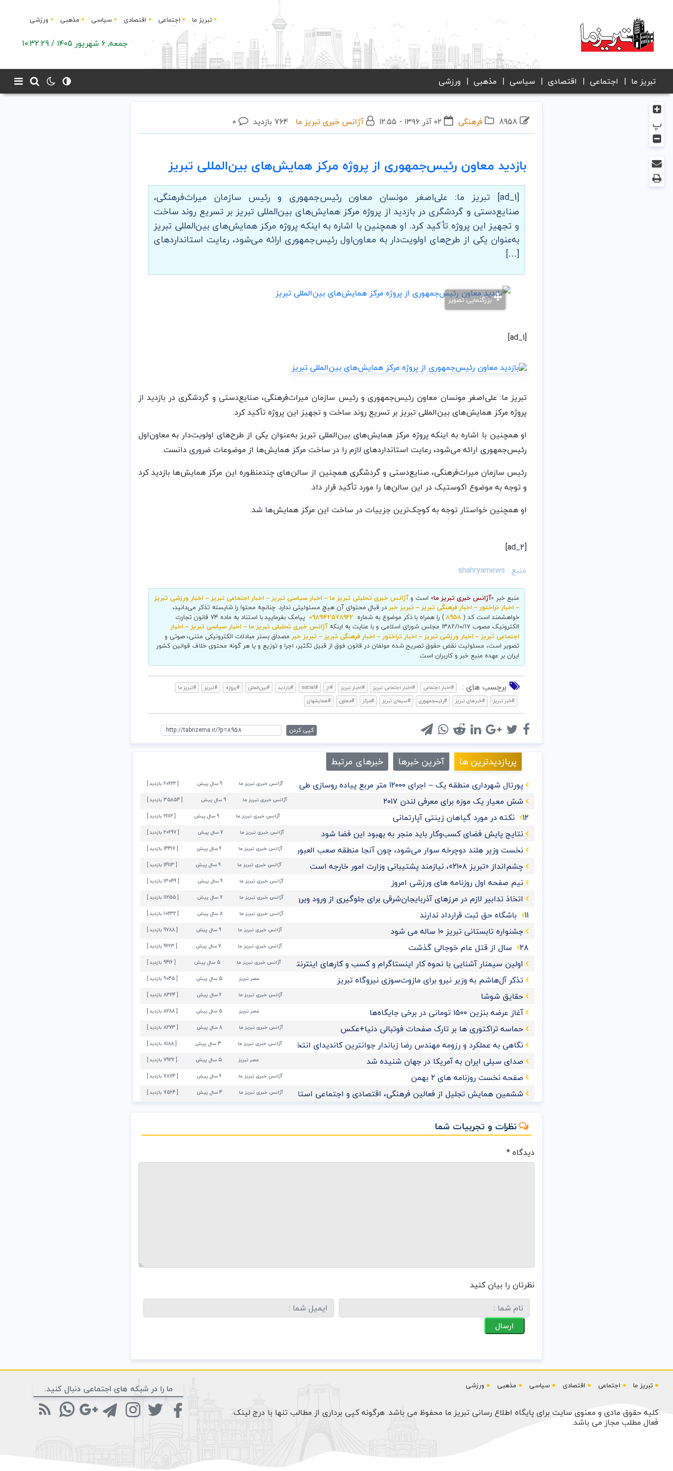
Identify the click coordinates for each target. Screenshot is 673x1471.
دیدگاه (520, 1152)
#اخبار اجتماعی (438, 687)
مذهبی (69, 20)
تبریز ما (202, 20)
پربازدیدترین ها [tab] (488, 761)
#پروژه (232, 687)
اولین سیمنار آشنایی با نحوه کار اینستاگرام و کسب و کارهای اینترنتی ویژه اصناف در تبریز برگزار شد (356, 964)
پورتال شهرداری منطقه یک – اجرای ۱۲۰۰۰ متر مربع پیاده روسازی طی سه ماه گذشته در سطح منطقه (359, 785)
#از (329, 687)
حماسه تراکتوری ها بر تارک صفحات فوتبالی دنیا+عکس (431, 1029)
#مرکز (368, 700)
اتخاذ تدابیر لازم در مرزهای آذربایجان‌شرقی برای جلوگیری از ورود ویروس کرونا (396, 899)
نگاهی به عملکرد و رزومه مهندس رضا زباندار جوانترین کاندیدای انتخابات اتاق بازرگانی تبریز (370, 1045)
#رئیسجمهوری (433, 700)
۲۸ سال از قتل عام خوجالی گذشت (468, 947)
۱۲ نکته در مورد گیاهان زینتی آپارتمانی (461, 817)
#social (310, 687)
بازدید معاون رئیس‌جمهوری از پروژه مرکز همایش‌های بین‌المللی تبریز (347, 165)
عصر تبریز (249, 978)
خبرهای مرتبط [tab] (357, 761)
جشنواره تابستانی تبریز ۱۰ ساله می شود (457, 931)
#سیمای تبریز (396, 700)
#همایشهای (319, 700)
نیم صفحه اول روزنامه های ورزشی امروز (457, 882)
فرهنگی (470, 122)
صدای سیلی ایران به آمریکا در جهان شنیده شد (445, 1061)
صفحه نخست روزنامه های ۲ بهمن (467, 1077)
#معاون (346, 700)
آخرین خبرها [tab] (421, 761)
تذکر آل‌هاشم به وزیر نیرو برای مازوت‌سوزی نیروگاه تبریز (430, 980)
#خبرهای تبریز (470, 700)
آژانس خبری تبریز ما (330, 122)
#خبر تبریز (503, 700)
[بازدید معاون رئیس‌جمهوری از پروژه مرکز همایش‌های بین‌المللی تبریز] (409, 367)
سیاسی (101, 20)
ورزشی (39, 20)
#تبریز (210, 687)
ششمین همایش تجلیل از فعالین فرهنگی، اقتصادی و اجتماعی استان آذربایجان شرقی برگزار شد (363, 1094)
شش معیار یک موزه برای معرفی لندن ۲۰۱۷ (453, 801)
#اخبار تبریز (353, 687)
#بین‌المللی (258, 687)
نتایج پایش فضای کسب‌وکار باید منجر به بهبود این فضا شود (422, 834)
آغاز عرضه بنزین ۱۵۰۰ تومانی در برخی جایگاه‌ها (446, 1012)
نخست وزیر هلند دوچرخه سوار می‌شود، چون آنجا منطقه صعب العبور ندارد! (399, 850)
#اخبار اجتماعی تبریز (394, 687)
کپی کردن (301, 730)
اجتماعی (169, 20)
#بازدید (285, 687)
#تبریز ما (187, 687)
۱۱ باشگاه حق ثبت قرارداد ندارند (474, 915)
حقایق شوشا (502, 996)
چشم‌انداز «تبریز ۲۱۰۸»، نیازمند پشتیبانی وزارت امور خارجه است (416, 866)
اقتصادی (135, 20)
